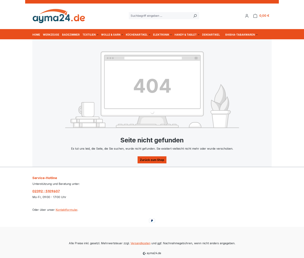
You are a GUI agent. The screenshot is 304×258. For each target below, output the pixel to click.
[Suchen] (195, 15)
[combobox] (160, 15)
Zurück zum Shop (152, 160)
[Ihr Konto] (247, 15)
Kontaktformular (66, 209)
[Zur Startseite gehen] (58, 15)
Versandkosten (140, 243)
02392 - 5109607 (46, 191)
